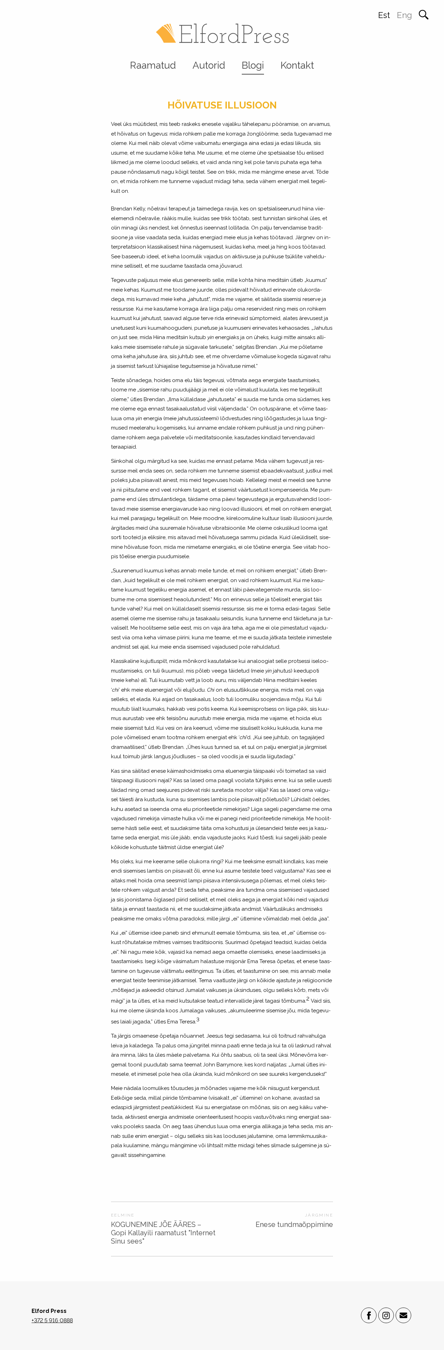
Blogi (253, 65)
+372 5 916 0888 (52, 1320)
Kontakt (297, 65)
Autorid (209, 65)
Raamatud (153, 65)
